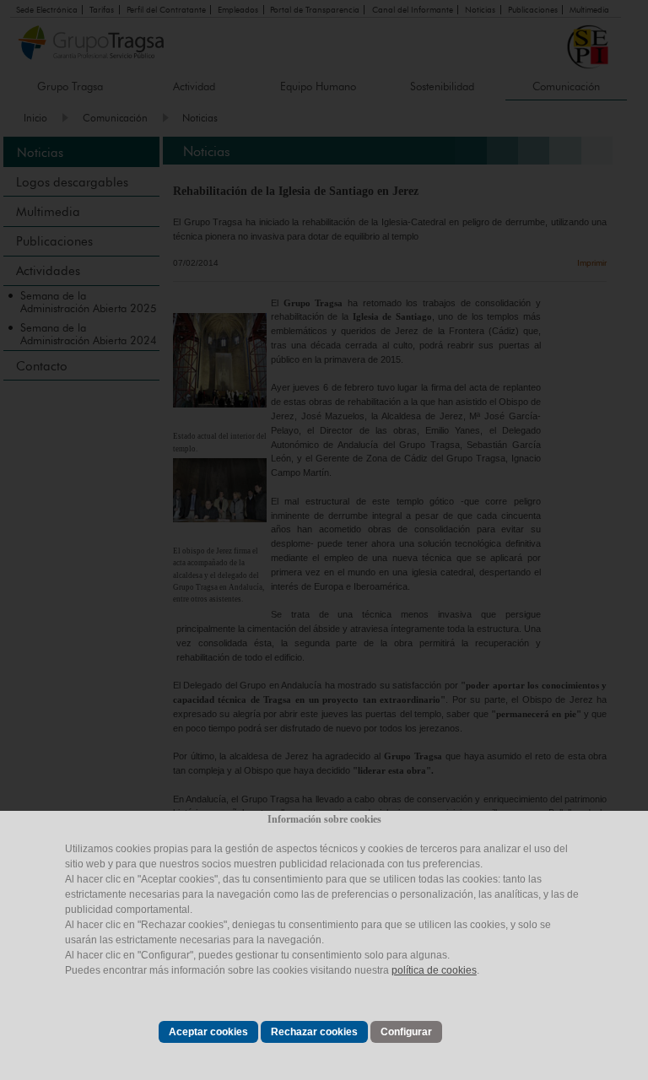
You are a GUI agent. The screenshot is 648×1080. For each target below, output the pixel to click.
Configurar (406, 1032)
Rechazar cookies (314, 1032)
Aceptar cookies (208, 1032)
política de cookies (434, 970)
